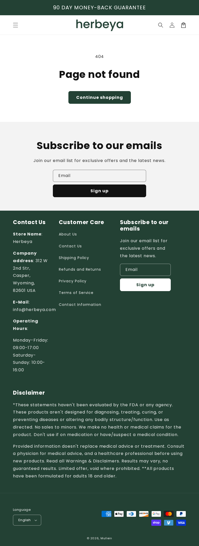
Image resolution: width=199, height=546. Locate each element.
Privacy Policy (73, 281)
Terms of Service (76, 292)
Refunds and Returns (80, 269)
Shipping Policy (74, 257)
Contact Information (80, 304)
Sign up (99, 191)
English (24, 520)
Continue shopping (99, 97)
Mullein (106, 538)
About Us (68, 234)
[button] (160, 25)
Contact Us (70, 246)
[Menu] (15, 25)
